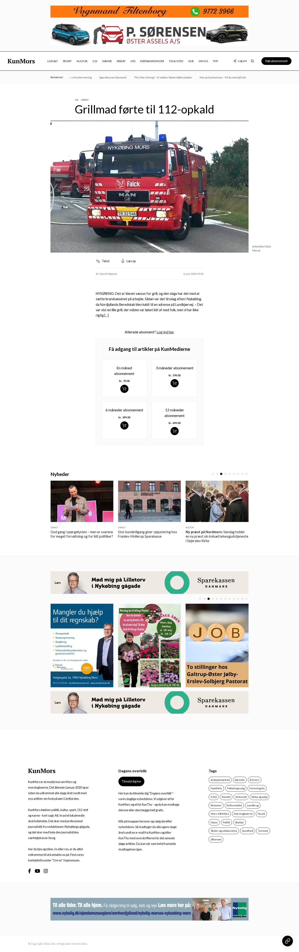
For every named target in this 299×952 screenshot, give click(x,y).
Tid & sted (176, 61)
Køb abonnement (276, 61)
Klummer (216, 805)
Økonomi (216, 839)
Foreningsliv (257, 788)
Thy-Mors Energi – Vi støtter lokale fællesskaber (153, 77)
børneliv (240, 779)
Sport (67, 61)
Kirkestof (241, 796)
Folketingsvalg (236, 788)
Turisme (263, 830)
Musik (261, 813)
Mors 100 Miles (220, 813)
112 (94, 61)
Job (191, 61)
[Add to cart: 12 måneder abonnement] (175, 431)
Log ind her (165, 332)
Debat (121, 61)
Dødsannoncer (152, 61)
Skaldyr (239, 822)
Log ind (242, 60)
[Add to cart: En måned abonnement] (124, 389)
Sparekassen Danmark (103, 77)
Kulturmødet (234, 805)
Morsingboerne (243, 813)
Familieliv (216, 788)
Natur (214, 822)
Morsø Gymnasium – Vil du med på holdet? (215, 77)
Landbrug (253, 805)
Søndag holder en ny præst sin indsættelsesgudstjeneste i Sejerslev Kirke (159, 536)
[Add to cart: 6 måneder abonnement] (124, 425)
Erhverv (255, 779)
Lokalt (52, 61)
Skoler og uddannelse (224, 830)
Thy (215, 61)
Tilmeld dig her (131, 781)
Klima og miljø (259, 796)
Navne (107, 61)
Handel (226, 796)
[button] (213, 474)
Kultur (82, 61)
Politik (226, 822)
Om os (203, 61)
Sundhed (247, 830)
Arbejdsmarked (220, 779)
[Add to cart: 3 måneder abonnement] (175, 383)
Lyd (133, 61)
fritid (214, 796)
